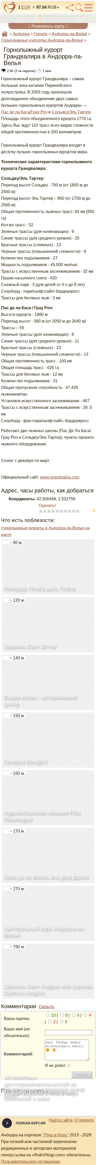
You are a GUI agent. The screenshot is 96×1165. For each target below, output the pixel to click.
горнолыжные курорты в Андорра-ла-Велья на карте (45, 531)
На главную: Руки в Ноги (4, 34)
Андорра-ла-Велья (69, 34)
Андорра (21, 34)
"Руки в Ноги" (55, 1135)
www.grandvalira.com (59, 477)
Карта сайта (61, 1120)
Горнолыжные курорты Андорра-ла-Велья (42, 40)
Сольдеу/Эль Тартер (71, 112)
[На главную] (10, 8)
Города (40, 34)
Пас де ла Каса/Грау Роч (24, 112)
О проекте (84, 1120)
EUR (26, 7)
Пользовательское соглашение (30, 1161)
